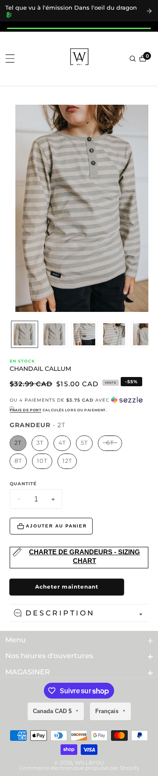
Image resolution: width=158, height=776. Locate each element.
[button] (79, 404)
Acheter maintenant (66, 586)
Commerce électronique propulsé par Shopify (79, 768)
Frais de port (25, 410)
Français (107, 711)
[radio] (18, 443)
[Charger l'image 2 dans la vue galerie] (54, 334)
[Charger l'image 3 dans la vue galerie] (84, 334)
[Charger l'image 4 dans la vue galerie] (114, 334)
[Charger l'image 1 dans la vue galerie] (24, 334)
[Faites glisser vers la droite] (147, 334)
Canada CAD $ (53, 711)
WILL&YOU (89, 762)
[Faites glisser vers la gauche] (11, 334)
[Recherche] (133, 58)
